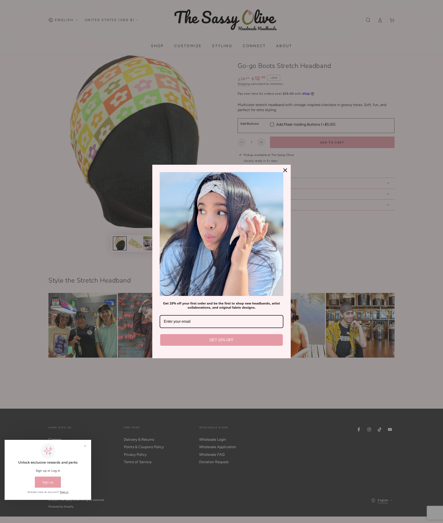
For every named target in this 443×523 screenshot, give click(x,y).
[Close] (285, 170)
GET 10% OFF (222, 340)
